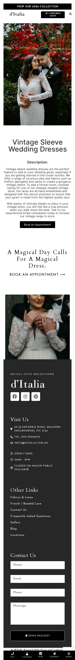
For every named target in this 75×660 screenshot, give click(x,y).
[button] (7, 75)
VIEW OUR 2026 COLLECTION (37, 6)
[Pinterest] (35, 396)
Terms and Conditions (52, 650)
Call (13, 657)
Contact (54, 657)
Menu (69, 657)
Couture (27, 657)
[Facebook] (14, 396)
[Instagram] (25, 396)
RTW (41, 657)
